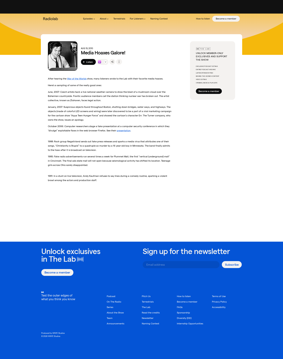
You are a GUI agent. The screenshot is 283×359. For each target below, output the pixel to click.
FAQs (179, 307)
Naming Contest (150, 323)
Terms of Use (219, 296)
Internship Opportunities (190, 323)
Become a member (209, 91)
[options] (119, 62)
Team (109, 318)
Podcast (111, 296)
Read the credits (151, 312)
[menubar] (160, 19)
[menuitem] (89, 19)
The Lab (62, 259)
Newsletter (147, 318)
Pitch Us (146, 296)
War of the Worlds (77, 78)
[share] (112, 62)
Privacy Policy (219, 301)
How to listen (184, 296)
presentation (123, 130)
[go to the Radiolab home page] (51, 18)
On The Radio (114, 301)
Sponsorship (183, 312)
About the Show (115, 312)
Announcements (115, 323)
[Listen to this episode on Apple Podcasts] (100, 62)
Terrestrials (148, 301)
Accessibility (219, 307)
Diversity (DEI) (184, 318)
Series (110, 307)
